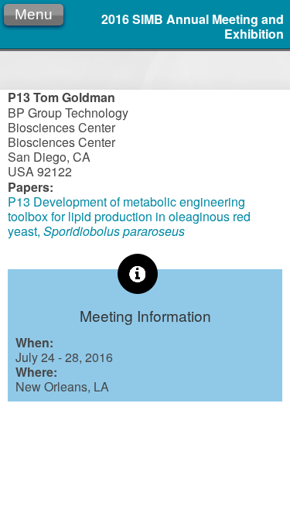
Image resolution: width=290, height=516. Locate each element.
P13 (19, 201)
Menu (34, 14)
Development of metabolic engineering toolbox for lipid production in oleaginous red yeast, (129, 216)
